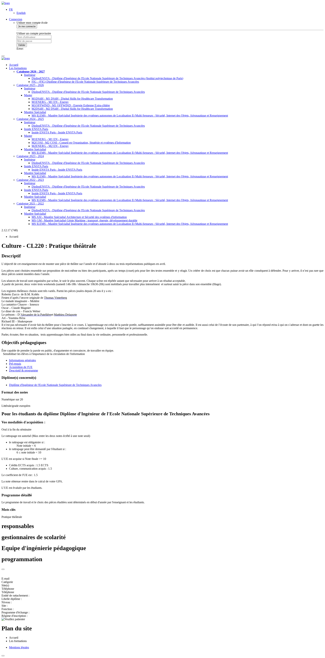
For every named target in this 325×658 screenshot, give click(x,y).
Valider (21, 45)
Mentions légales (19, 647)
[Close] (3, 569)
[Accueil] (6, 3)
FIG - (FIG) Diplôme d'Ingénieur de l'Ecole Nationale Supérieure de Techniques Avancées (85, 81)
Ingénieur (29, 75)
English (21, 12)
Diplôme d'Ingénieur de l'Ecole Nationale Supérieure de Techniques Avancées (55, 385)
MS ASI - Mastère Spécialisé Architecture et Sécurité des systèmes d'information (79, 217)
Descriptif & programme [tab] (23, 370)
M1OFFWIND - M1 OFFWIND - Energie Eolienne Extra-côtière (71, 105)
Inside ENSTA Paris (36, 129)
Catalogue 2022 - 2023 (30, 179)
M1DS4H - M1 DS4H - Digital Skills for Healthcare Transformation (72, 98)
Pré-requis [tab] (15, 363)
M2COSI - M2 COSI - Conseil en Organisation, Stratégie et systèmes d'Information (81, 142)
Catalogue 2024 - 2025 (30, 119)
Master (28, 95)
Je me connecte (27, 26)
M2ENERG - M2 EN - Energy (50, 146)
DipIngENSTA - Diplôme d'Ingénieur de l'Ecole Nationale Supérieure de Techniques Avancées (88, 91)
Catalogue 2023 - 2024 (30, 156)
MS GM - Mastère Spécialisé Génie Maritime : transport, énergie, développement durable (84, 220)
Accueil (13, 64)
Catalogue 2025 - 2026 (30, 85)
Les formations (18, 68)
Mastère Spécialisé (35, 112)
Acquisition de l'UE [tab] (21, 367)
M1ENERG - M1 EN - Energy (50, 102)
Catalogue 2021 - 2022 (30, 203)
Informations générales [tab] (22, 360)
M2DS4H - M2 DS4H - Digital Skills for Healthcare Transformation (72, 108)
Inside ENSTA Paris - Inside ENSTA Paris (57, 132)
